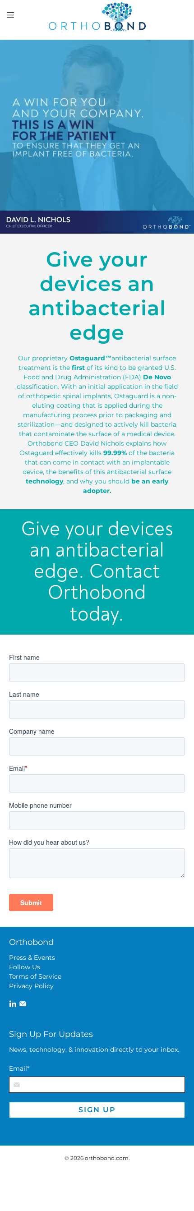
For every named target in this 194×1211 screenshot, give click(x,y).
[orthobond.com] (97, 16)
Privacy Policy (31, 986)
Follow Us (24, 967)
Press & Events (32, 957)
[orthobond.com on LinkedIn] (13, 1005)
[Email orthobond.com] (23, 1005)
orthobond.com (107, 1158)
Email (19, 1068)
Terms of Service (35, 976)
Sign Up (97, 1109)
